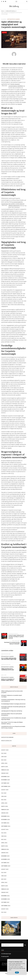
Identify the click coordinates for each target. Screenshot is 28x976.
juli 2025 (3, 793)
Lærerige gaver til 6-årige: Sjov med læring (11, 710)
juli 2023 (3, 872)
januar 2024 (4, 852)
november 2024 (5, 819)
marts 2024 (4, 846)
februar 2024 (5, 849)
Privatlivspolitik (6, 740)
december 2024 (5, 816)
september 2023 (5, 865)
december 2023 (5, 855)
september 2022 (5, 905)
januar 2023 (4, 892)
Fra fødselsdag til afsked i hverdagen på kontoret (13, 703)
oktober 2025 (5, 783)
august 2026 (4, 749)
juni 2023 (3, 875)
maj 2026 (3, 759)
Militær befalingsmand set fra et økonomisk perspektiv (12, 691)
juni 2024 (4, 836)
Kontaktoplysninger (7, 737)
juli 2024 (3, 832)
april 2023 (4, 882)
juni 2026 (4, 756)
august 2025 (4, 789)
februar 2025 (5, 809)
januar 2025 (4, 812)
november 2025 (5, 779)
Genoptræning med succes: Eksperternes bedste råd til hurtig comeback (13, 727)
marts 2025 (4, 806)
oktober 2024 (5, 822)
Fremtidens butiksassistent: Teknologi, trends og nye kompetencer (13, 700)
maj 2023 (3, 879)
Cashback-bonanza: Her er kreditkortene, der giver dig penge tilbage (13, 718)
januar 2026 (4, 773)
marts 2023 (4, 885)
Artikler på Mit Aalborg (13, 19)
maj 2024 (3, 839)
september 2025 (5, 786)
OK (17, 972)
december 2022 (5, 895)
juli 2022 (3, 912)
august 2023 (4, 869)
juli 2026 (3, 753)
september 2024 (5, 826)
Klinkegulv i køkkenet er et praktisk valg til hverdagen (11, 696)
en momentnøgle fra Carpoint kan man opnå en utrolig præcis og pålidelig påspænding (12, 203)
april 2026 (4, 763)
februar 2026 (5, 769)
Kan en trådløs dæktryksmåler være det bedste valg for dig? (8, 659)
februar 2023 (5, 889)
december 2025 (5, 776)
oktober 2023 (5, 862)
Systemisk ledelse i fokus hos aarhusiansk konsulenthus (11, 714)
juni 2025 (3, 796)
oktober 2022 (5, 902)
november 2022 (5, 899)
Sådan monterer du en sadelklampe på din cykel (7, 669)
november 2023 (5, 859)
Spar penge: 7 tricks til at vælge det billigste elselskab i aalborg (12, 723)
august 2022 (4, 908)
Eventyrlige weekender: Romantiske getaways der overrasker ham (13, 707)
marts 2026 (4, 766)
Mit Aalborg (14, 6)
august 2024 (4, 829)
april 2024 (4, 842)
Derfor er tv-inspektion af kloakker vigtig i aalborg (7, 680)
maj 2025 (3, 799)
